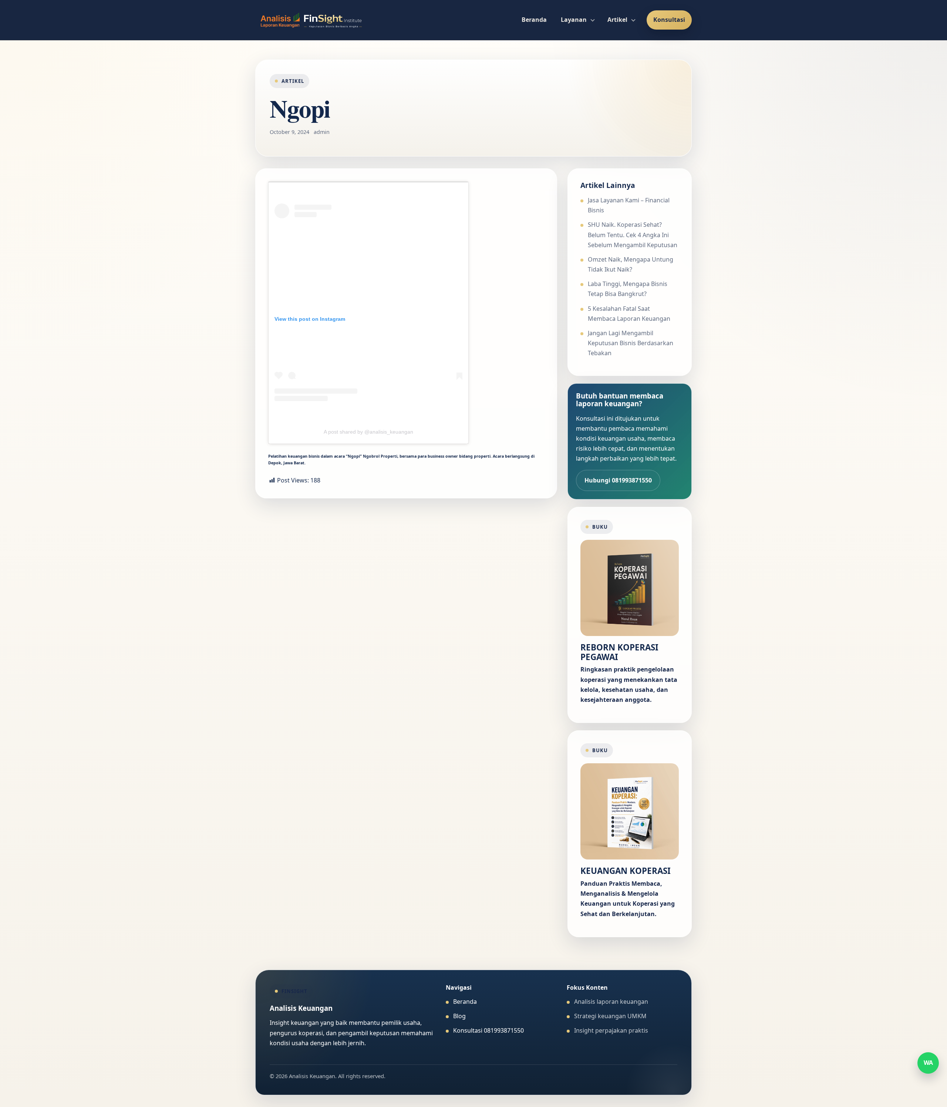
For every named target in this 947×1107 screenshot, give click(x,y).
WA (928, 1063)
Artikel (617, 20)
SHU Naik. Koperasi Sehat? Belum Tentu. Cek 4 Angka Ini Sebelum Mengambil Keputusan (632, 235)
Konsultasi (669, 20)
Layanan (574, 20)
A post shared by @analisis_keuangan (368, 432)
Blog (459, 1016)
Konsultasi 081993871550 (488, 1030)
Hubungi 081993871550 (618, 480)
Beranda (534, 20)
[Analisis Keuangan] (311, 20)
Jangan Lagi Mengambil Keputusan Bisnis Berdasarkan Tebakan (630, 343)
